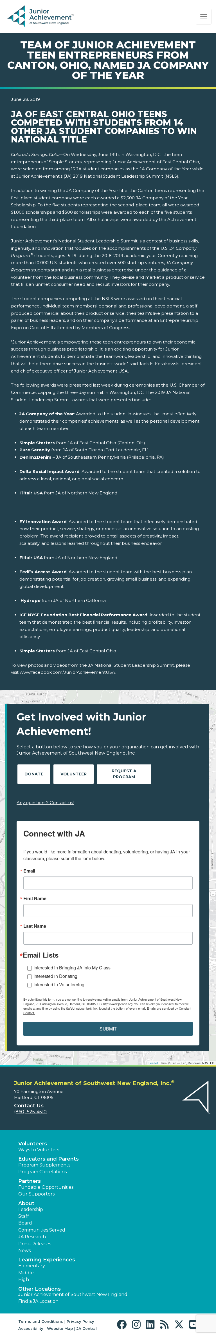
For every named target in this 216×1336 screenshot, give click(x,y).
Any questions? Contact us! (45, 802)
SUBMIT (108, 1028)
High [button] (23, 1279)
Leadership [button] (30, 1209)
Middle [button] (26, 1272)
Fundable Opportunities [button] (45, 1187)
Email (29, 871)
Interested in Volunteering (58, 984)
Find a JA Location (38, 1301)
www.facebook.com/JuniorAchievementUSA (67, 672)
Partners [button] (29, 1181)
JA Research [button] (32, 1236)
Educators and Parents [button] (48, 1158)
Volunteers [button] (32, 1143)
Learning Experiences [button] (46, 1259)
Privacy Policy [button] (80, 1321)
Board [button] (25, 1223)
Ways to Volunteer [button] (39, 1149)
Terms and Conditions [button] (40, 1321)
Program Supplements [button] (44, 1165)
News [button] (24, 1250)
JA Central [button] (86, 1328)
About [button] (26, 1203)
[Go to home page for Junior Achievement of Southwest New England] (41, 16)
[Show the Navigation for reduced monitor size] (204, 16)
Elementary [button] (31, 1265)
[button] (123, 1325)
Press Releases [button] (34, 1243)
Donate (33, 774)
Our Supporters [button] (36, 1194)
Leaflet (153, 1063)
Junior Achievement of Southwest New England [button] (72, 1294)
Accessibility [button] (30, 1328)
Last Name (34, 926)
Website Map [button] (60, 1328)
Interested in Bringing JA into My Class (72, 967)
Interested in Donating (55, 976)
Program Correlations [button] (42, 1171)
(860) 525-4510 (30, 1111)
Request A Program (124, 773)
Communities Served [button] (41, 1230)
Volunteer (73, 774)
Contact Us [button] (29, 1105)
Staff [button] (23, 1216)
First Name (34, 898)
